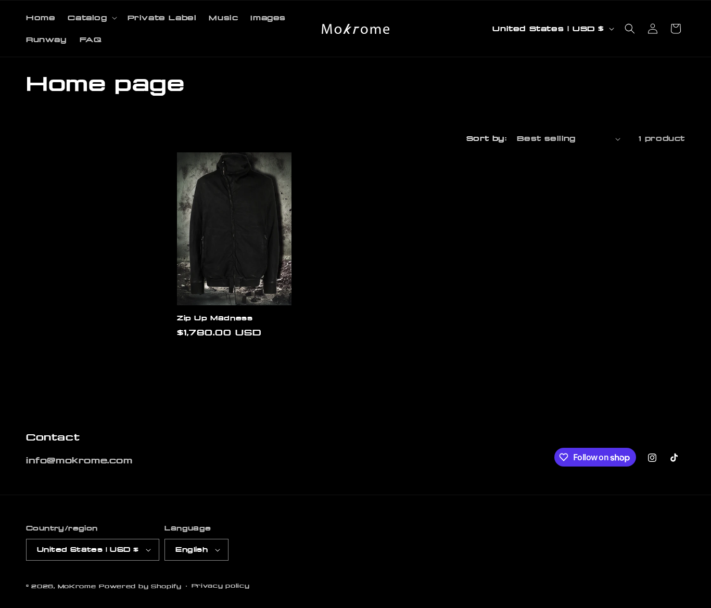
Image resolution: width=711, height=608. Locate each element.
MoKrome (77, 586)
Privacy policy (221, 586)
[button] (91, 18)
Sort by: (486, 138)
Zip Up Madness (214, 318)
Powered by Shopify (140, 586)
